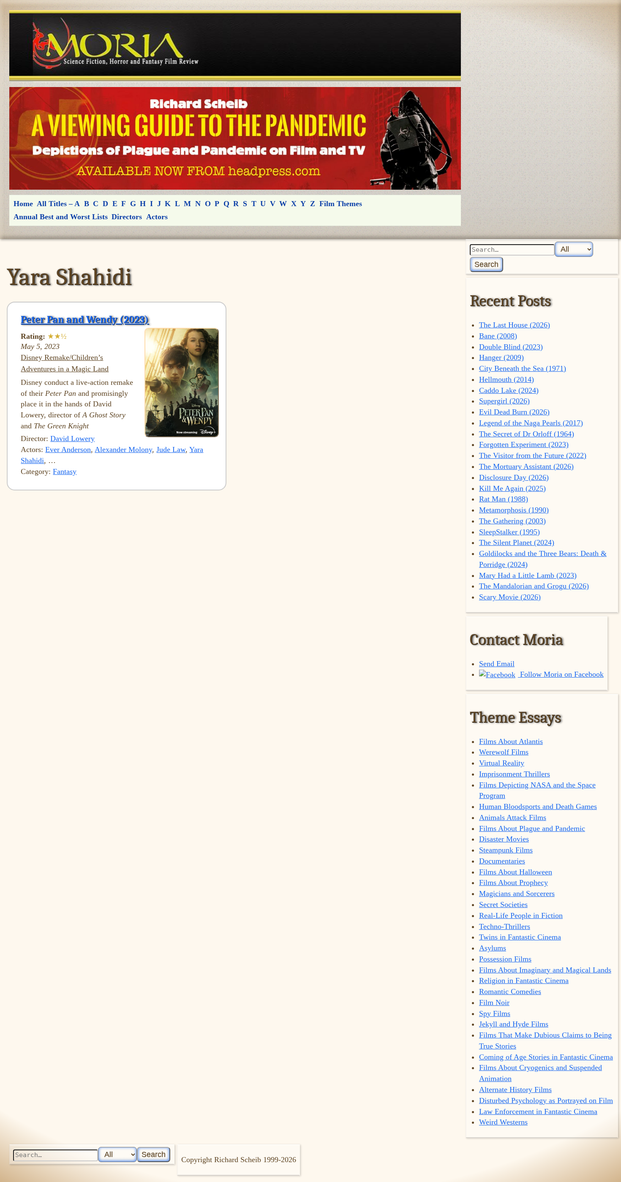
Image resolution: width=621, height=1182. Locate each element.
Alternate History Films (515, 1089)
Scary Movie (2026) (510, 597)
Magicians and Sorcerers (517, 893)
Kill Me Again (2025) (512, 488)
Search (486, 264)
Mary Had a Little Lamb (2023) (528, 575)
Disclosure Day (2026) (514, 477)
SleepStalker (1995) (509, 532)
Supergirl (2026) (504, 401)
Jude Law (170, 449)
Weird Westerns (503, 1122)
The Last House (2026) (514, 325)
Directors (127, 216)
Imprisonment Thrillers (514, 774)
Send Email (497, 663)
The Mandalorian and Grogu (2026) (534, 586)
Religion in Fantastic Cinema (524, 980)
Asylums (492, 948)
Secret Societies (503, 904)
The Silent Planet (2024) (516, 542)
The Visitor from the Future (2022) (532, 455)
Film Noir (494, 1002)
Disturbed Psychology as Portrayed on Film (546, 1100)
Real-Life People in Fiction (521, 915)
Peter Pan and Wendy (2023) (85, 319)
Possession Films (505, 959)
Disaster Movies (504, 839)
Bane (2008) (498, 336)
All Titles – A (58, 203)
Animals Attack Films (512, 817)
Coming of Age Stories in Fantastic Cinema (546, 1057)
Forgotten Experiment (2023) (524, 444)
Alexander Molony (123, 449)
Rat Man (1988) (503, 499)
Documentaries (502, 861)
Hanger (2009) (501, 357)
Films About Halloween (515, 872)
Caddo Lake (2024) (509, 390)
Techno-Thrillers (504, 926)
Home (23, 203)
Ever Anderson (68, 449)
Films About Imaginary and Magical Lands (545, 970)
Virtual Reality (501, 763)
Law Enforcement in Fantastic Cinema (538, 1111)
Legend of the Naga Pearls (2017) (531, 423)
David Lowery (72, 438)
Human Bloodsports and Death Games (538, 806)
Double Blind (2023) (511, 347)
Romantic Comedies (510, 991)
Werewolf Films (503, 752)
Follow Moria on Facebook (561, 674)
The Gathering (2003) (512, 521)
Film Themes (340, 203)
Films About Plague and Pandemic (532, 828)
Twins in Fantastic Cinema (520, 937)
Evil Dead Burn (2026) (514, 412)
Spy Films (494, 1013)
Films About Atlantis (511, 741)
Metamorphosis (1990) (514, 510)
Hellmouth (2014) (506, 379)
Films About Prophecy (513, 882)
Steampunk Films (506, 850)
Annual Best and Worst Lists (61, 216)
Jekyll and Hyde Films (513, 1024)
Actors (157, 216)
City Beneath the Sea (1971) (522, 368)
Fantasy (64, 471)
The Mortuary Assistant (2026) (526, 466)
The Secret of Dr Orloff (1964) (526, 434)
